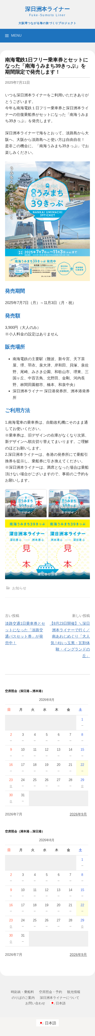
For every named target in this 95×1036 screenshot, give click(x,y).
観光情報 (73, 992)
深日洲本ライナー (47, 9)
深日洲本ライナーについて (59, 998)
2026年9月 (78, 814)
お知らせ (19, 588)
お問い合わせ (35, 1003)
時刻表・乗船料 (22, 992)
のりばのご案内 (23, 998)
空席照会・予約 (50, 992)
